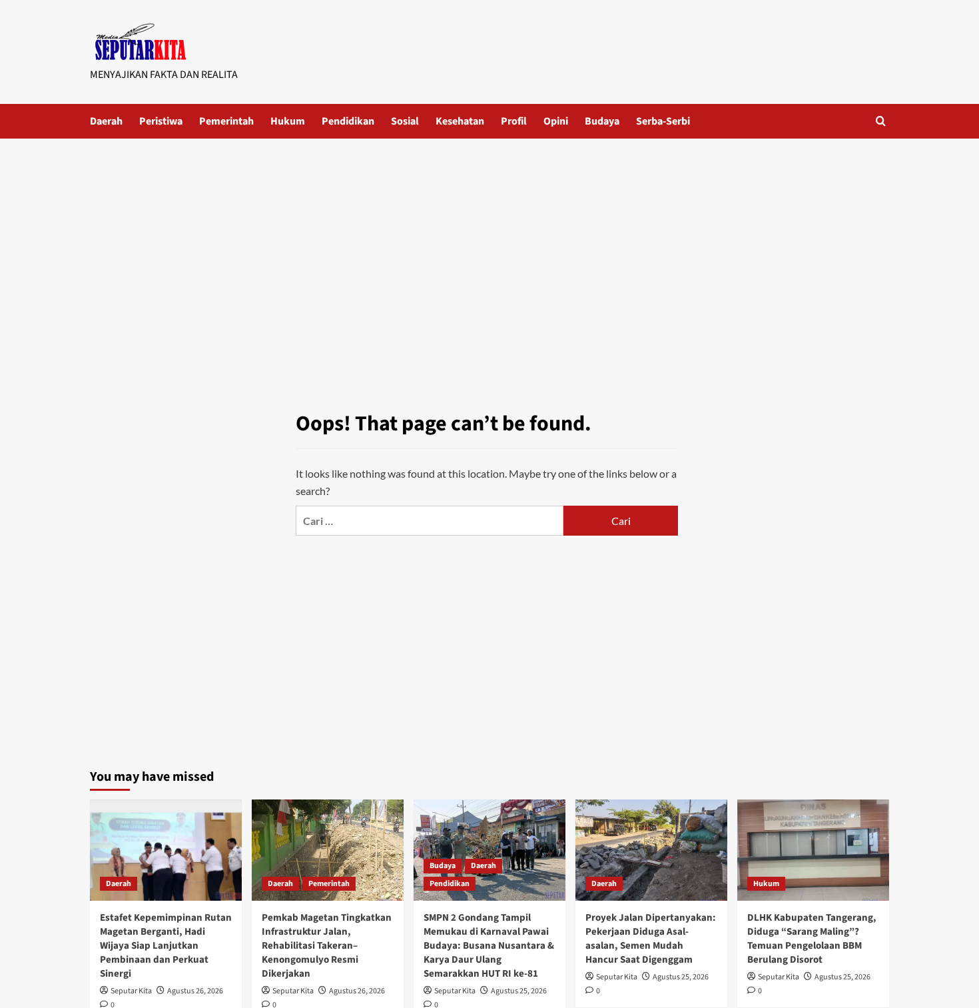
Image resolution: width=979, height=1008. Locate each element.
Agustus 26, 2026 (195, 991)
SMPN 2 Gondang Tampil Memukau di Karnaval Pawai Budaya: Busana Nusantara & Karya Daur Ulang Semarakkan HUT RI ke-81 (489, 946)
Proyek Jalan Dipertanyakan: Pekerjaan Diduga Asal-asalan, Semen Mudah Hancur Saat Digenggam (650, 939)
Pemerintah (226, 121)
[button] (880, 121)
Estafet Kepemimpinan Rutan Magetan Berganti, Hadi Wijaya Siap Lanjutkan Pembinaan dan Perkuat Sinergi (166, 946)
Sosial (405, 121)
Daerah (106, 121)
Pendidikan (348, 121)
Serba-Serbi (663, 121)
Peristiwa (160, 121)
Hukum (287, 121)
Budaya (602, 121)
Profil (514, 121)
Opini (555, 121)
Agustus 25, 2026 (519, 991)
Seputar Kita (131, 991)
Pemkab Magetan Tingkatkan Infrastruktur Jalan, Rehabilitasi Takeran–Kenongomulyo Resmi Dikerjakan (327, 946)
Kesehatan (460, 121)
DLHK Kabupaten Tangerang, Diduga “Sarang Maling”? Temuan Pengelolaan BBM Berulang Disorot (811, 939)
